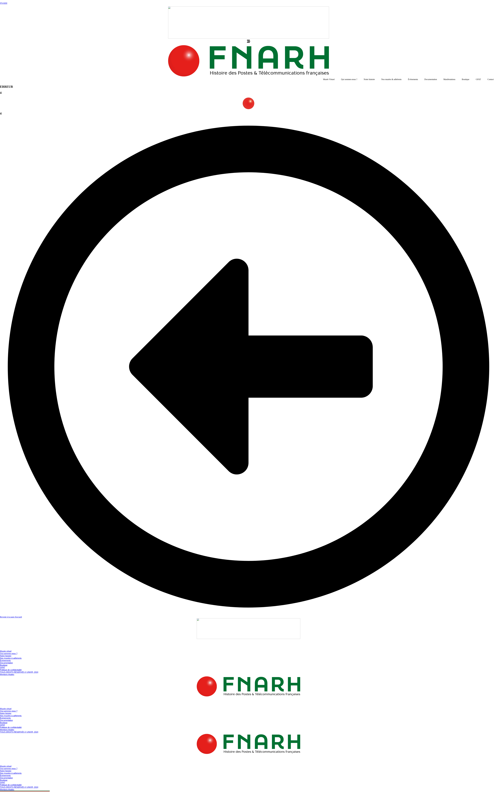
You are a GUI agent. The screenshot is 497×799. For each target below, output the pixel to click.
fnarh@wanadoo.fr (8, 649)
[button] (248, 41)
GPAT (478, 79)
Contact (490, 79)
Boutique (465, 79)
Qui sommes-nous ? (349, 79)
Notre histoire (369, 79)
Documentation (430, 79)
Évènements (413, 79)
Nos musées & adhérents (391, 79)
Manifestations (449, 79)
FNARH (3, 3)
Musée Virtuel (329, 79)
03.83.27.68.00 (6, 647)
